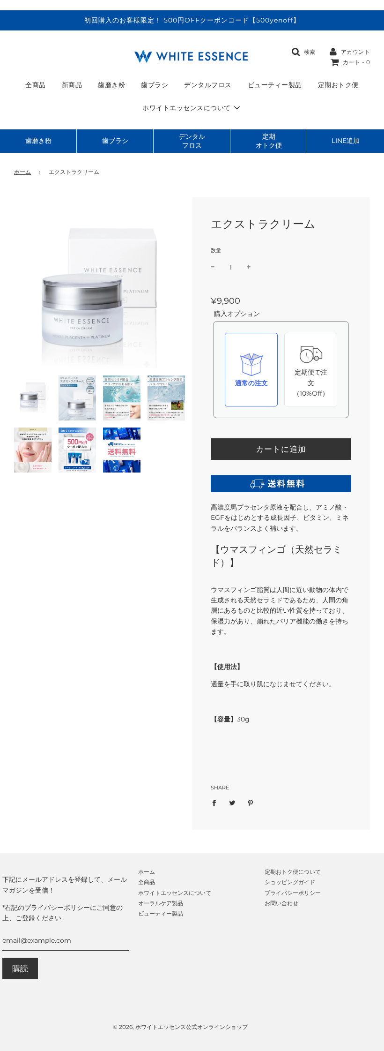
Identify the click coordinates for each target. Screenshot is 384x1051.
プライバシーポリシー (293, 892)
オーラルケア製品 (160, 903)
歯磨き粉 (111, 85)
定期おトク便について (293, 871)
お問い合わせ (281, 903)
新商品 (72, 85)
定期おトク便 (338, 85)
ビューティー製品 (275, 85)
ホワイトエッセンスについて (174, 892)
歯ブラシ (154, 85)
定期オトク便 (269, 140)
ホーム (22, 171)
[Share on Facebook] (216, 802)
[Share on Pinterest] (251, 802)
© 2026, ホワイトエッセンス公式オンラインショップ (180, 1026)
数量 (216, 250)
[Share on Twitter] (232, 802)
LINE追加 (346, 140)
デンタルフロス (208, 85)
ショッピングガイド (290, 882)
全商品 (35, 85)
